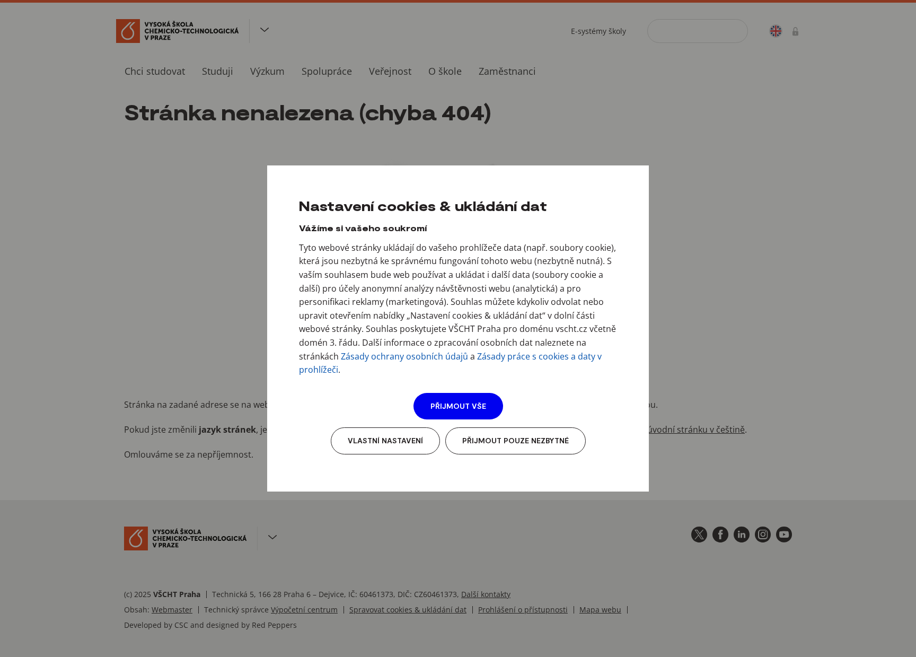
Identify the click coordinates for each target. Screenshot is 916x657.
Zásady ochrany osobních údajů (404, 356)
